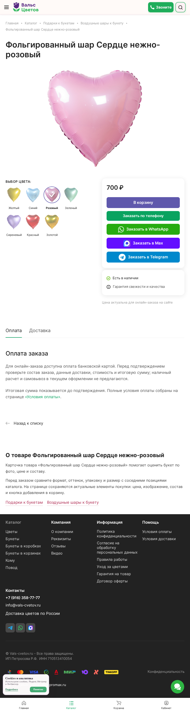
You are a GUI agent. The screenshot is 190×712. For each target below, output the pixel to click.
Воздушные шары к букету (73, 502)
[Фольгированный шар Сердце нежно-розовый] (95, 117)
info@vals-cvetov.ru (23, 605)
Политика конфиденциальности (116, 533)
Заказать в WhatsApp (147, 229)
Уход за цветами (112, 566)
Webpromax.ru (54, 684)
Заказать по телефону (143, 216)
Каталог (13, 522)
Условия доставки (159, 539)
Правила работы (112, 559)
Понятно (38, 689)
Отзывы (58, 546)
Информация (110, 522)
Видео (57, 553)
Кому (10, 560)
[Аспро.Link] (30, 627)
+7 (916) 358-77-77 (23, 598)
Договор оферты (112, 581)
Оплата (14, 330)
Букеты (12, 539)
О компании (62, 531)
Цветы (11, 531)
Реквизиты (61, 539)
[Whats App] (20, 627)
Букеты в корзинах (23, 553)
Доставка (40, 330)
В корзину (143, 202)
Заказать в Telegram (148, 257)
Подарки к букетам (24, 502)
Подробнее (11, 689)
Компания (61, 522)
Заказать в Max (148, 243)
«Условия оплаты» (42, 396)
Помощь (150, 522)
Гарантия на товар (114, 574)
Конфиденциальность (166, 672)
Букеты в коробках (23, 546)
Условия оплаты (157, 531)
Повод (11, 567)
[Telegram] (10, 627)
